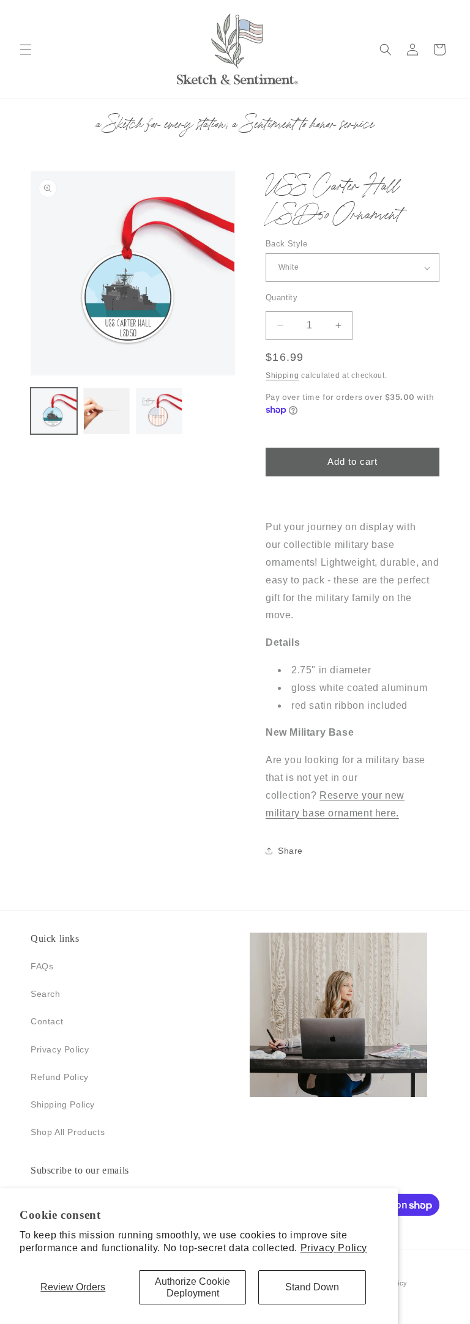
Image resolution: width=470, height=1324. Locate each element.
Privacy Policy (333, 1248)
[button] (25, 49)
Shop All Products (68, 1132)
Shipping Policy (63, 1104)
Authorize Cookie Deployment (192, 1287)
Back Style (286, 243)
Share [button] (290, 851)
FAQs (42, 966)
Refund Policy (60, 1077)
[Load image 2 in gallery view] (106, 411)
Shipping (282, 375)
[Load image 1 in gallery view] (54, 411)
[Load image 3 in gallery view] (159, 411)
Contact (47, 1021)
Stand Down (312, 1287)
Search (46, 994)
